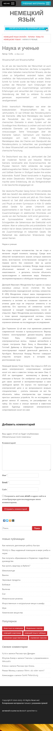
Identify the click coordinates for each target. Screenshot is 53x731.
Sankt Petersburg (30, 675)
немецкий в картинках (12, 633)
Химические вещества (12, 613)
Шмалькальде (8, 570)
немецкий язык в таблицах (35, 633)
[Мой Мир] (13, 520)
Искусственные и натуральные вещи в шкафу (23, 603)
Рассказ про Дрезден (25, 653)
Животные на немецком (13, 628)
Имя (4, 475)
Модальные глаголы (34, 628)
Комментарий (9, 443)
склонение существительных (15, 638)
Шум (4, 608)
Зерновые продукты (11, 580)
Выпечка (6, 589)
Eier (4, 594)
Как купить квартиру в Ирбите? (16, 566)
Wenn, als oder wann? (34, 670)
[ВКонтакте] (4, 520)
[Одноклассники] (10, 520)
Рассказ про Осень (25, 666)
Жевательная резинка (12, 598)
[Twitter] (7, 520)
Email (5, 482)
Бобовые (6, 584)
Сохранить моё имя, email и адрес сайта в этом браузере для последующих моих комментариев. (24, 499)
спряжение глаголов (38, 638)
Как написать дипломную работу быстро (21, 545)
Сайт (4, 489)
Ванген (5, 575)
